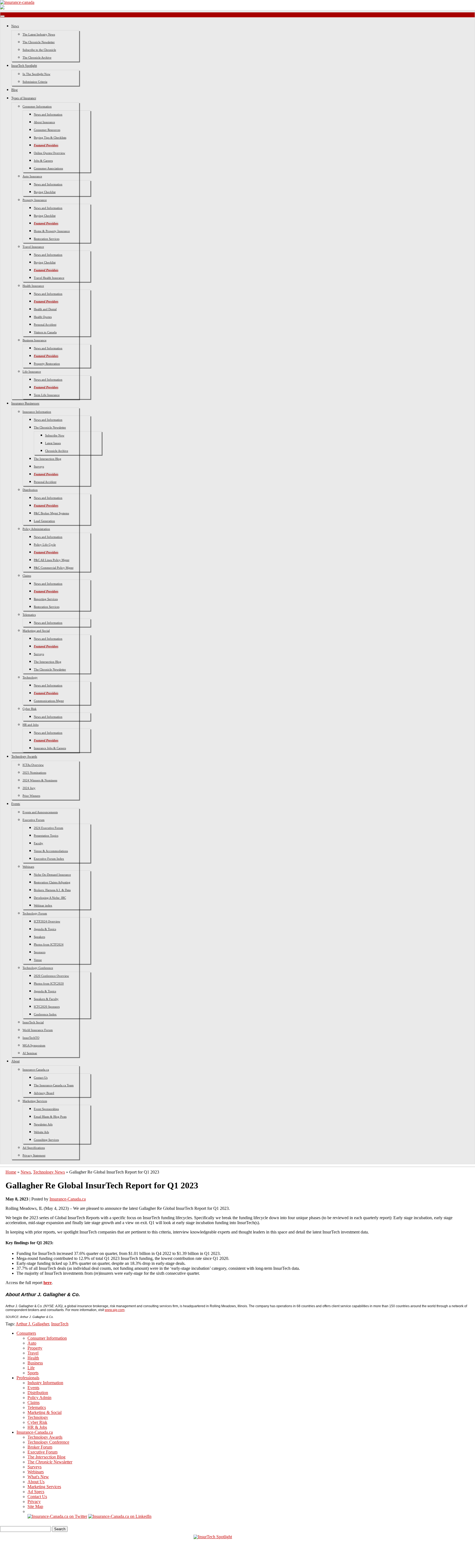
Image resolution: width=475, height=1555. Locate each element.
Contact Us (41, 1077)
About (15, 1061)
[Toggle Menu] (2, 16)
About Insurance (44, 122)
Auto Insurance (32, 176)
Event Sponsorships (46, 1109)
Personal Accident (45, 324)
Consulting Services (46, 1139)
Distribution (30, 489)
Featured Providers (46, 145)
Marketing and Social (36, 630)
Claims (27, 575)
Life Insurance (32, 371)
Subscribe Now (54, 435)
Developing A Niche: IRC (50, 897)
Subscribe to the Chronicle (39, 49)
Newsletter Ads (43, 1124)
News (15, 26)
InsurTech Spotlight (24, 66)
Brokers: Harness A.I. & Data (52, 890)
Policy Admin (39, 1397)
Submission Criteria (35, 81)
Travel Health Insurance (49, 277)
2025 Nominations (34, 772)
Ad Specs (35, 1491)
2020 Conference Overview (51, 975)
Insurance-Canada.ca (36, 1069)
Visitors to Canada (45, 332)
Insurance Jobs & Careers (50, 748)
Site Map (35, 1506)
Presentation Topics (46, 835)
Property (34, 1348)
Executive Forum (34, 820)
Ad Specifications (34, 1147)
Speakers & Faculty (46, 999)
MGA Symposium (34, 1045)
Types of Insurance (23, 98)
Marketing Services (35, 1101)
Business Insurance (34, 340)
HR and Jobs (30, 724)
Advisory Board (44, 1093)
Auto (31, 1343)
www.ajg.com (115, 1310)
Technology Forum (35, 913)
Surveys (39, 466)
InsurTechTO (31, 1037)
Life (31, 1368)
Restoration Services (46, 238)
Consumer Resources (47, 129)
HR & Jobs (37, 1427)
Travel (32, 1353)
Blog (14, 90)
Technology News (49, 1172)
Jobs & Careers (43, 160)
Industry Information (45, 1382)
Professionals (27, 1377)
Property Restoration (47, 363)
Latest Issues (53, 443)
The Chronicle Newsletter (39, 42)
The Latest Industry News (39, 34)
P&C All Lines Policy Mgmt (51, 560)
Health (33, 1358)
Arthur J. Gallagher (32, 1324)
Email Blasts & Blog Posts (50, 1116)
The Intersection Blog (47, 458)
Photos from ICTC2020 (49, 983)
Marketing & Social (44, 1412)
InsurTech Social (33, 1022)
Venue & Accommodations (51, 851)
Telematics (29, 614)
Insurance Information (37, 411)
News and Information (48, 114)
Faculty (38, 843)
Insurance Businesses (25, 403)
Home (10, 1172)
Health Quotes (43, 316)
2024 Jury (29, 788)
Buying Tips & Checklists (50, 137)
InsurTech (59, 1324)
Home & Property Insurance (52, 231)
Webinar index (43, 905)
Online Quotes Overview (49, 153)
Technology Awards (24, 757)
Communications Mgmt (49, 700)
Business (35, 1363)
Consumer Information (37, 106)
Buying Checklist (45, 192)
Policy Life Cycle (45, 544)
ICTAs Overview (33, 764)
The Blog (46, 1457)
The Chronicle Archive (37, 57)
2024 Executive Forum (48, 827)
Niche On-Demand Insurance (52, 874)
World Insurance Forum (38, 1030)
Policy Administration (36, 529)
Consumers (26, 1333)
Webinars (28, 866)
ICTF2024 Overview (47, 921)
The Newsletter (49, 1462)
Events (15, 804)
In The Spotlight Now (36, 74)
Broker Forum (39, 1447)
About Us (36, 1481)
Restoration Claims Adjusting (52, 882)
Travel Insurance (33, 246)
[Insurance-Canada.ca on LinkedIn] (119, 1516)
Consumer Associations (48, 168)
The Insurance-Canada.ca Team (54, 1085)
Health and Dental (45, 309)
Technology (30, 677)
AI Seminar (30, 1053)
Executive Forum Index (49, 858)
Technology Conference (38, 967)
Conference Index (45, 1014)
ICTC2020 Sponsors (47, 1006)
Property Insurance (35, 200)
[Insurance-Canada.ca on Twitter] (57, 1516)
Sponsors (39, 952)
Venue (38, 959)
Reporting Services (46, 599)
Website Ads (41, 1132)
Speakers (39, 936)
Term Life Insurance (47, 395)
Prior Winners (31, 795)
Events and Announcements (40, 812)
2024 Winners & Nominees (40, 780)
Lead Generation (44, 521)
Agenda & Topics (45, 929)
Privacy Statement (34, 1155)
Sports (32, 1372)
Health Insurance (33, 285)
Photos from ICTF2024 (48, 944)
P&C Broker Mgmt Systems (51, 513)
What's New (38, 1476)
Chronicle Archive (56, 450)
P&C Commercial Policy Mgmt (53, 567)
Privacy (34, 1501)
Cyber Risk (30, 708)
